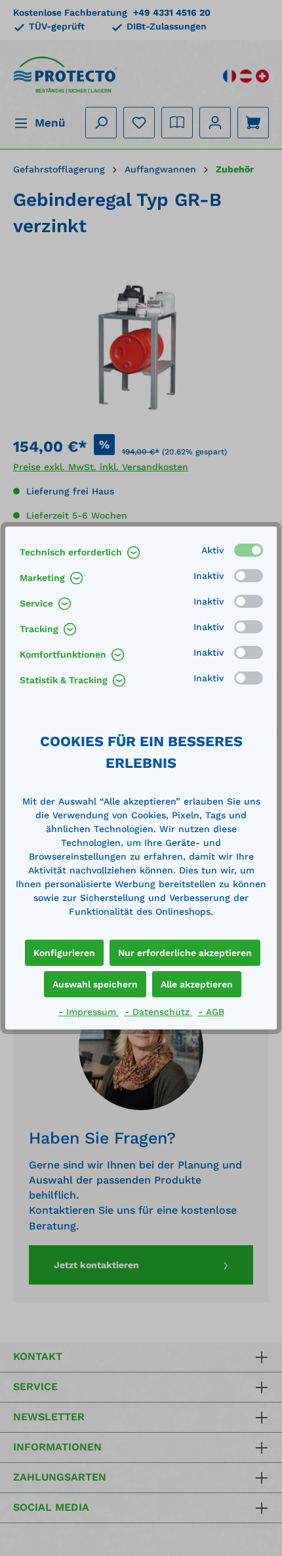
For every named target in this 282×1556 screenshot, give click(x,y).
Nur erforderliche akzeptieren (185, 953)
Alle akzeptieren (197, 984)
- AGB (211, 1012)
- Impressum (88, 1012)
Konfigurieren (64, 953)
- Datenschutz (159, 1012)
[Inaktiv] (248, 575)
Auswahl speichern (95, 984)
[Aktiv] (248, 550)
